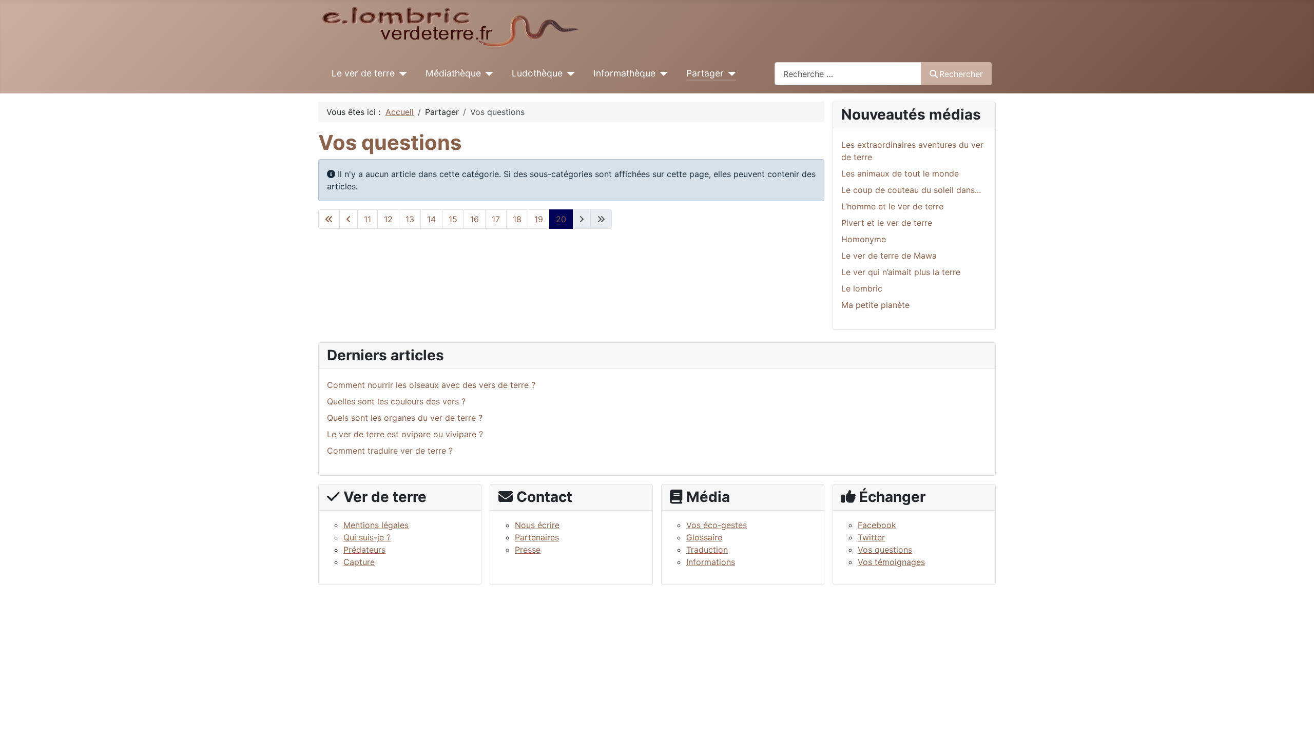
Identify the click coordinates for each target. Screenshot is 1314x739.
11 (367, 219)
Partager (705, 73)
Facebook (877, 525)
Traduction (707, 549)
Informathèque (624, 73)
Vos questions (885, 549)
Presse (527, 549)
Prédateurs (364, 549)
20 (561, 219)
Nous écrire (537, 525)
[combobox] (848, 73)
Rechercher (961, 74)
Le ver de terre (363, 73)
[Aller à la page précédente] (348, 219)
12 (388, 219)
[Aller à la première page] (329, 219)
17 (496, 219)
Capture (359, 562)
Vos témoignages (891, 562)
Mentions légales (376, 525)
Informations (710, 562)
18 (517, 219)
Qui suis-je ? (367, 537)
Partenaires (537, 537)
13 (409, 219)
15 (453, 219)
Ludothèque (537, 73)
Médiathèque (453, 73)
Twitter (871, 537)
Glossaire (704, 537)
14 (431, 219)
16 (474, 219)
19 (538, 219)
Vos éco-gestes (716, 525)
